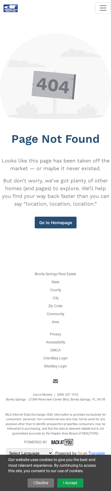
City (56, 297)
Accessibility (55, 341)
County (55, 289)
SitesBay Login (55, 365)
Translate (96, 453)
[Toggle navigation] (103, 8)
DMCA (55, 349)
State (55, 281)
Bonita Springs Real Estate (55, 273)
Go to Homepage (55, 222)
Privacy (55, 333)
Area (55, 321)
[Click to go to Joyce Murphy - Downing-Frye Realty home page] (10, 6)
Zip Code (55, 305)
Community (55, 313)
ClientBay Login (55, 357)
